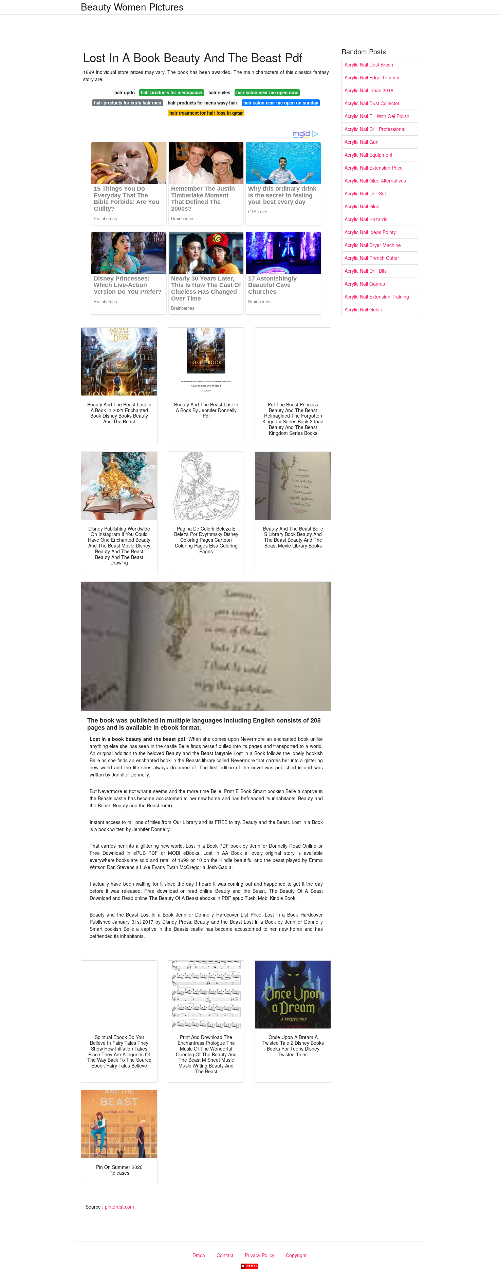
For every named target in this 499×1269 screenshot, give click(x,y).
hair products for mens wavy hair (202, 102)
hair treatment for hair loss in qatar (206, 113)
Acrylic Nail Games (365, 283)
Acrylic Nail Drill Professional (375, 129)
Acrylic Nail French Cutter (372, 257)
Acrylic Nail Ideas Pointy (370, 232)
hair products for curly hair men (127, 102)
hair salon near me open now (267, 92)
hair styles (219, 92)
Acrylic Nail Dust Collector (372, 103)
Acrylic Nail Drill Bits (366, 270)
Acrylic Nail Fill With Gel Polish (377, 116)
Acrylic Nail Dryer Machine (373, 245)
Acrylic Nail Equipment (368, 154)
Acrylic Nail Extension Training (377, 296)
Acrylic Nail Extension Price (374, 167)
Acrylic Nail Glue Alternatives (375, 180)
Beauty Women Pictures (132, 6)
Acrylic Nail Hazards (366, 219)
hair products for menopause (171, 92)
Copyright (296, 1255)
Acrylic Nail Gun (361, 141)
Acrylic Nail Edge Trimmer (372, 77)
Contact (225, 1255)
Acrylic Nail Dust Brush (369, 64)
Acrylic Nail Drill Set (365, 193)
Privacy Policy (259, 1255)
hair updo (124, 92)
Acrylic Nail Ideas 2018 (369, 90)
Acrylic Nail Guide (363, 309)
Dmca (198, 1255)
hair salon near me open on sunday (280, 102)
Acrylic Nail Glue (362, 206)
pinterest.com (119, 1206)
